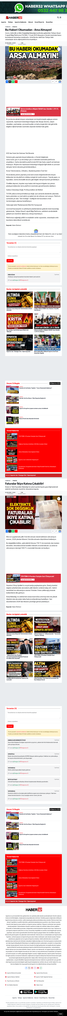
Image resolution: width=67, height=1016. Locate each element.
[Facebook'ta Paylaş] (7, 81)
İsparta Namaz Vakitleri (13, 977)
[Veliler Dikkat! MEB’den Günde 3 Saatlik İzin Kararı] (47, 299)
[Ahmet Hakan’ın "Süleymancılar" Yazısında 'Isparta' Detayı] (47, 624)
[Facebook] (26, 968)
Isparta (3, 22)
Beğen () (17, 280)
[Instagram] (35, 968)
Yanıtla (11, 280)
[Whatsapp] (41, 968)
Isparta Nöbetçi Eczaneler (14, 973)
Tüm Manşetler (40, 981)
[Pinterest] (32, 968)
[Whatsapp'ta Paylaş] (13, 81)
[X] (29, 968)
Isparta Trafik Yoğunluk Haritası (44, 977)
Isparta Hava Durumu (41, 973)
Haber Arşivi (39, 985)
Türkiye (10, 22)
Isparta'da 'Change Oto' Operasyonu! (18, 351)
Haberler (7, 26)
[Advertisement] (33, 139)
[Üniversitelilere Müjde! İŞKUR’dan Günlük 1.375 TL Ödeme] (47, 321)
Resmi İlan (49, 22)
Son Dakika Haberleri (12, 985)
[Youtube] (38, 968)
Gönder (10, 260)
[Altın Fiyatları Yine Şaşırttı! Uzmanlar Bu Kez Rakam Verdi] (47, 669)
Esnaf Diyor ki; (39, 22)
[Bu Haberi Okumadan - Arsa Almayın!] (33, 63)
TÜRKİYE (14, 480)
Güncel (30, 22)
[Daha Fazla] (16, 81)
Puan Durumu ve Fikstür (13, 981)
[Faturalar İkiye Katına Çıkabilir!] (33, 512)
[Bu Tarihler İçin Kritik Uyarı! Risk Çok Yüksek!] (20, 321)
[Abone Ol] (59, 81)
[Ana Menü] (60, 17)
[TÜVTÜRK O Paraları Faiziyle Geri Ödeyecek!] (47, 646)
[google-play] (41, 992)
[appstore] (26, 992)
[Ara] (58, 17)
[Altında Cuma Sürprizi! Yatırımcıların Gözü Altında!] (20, 299)
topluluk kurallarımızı (21, 266)
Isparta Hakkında (20, 22)
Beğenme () (24, 280)
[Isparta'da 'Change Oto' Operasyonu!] (20, 342)
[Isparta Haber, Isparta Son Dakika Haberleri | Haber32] (13, 17)
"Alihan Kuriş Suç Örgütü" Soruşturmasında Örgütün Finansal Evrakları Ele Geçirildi (17, 657)
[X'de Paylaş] (9, 81)
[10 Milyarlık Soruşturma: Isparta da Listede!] (20, 669)
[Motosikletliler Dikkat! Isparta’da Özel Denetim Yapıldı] (47, 342)
